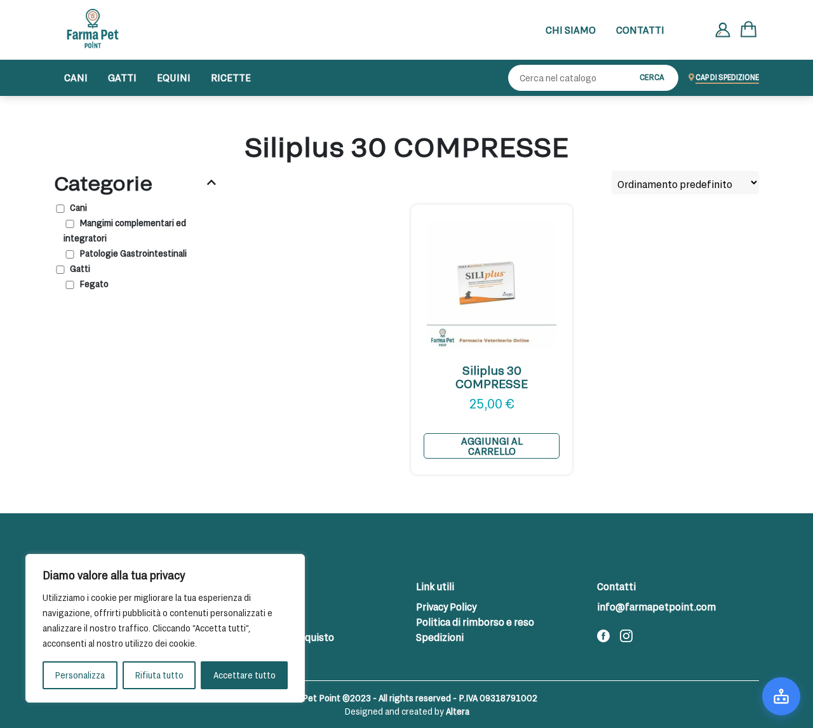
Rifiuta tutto (159, 675)
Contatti (640, 30)
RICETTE (231, 77)
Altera (457, 711)
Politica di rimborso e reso (475, 622)
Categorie (103, 182)
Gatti (122, 77)
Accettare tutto (244, 675)
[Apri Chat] (781, 696)
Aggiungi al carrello (492, 446)
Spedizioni (440, 637)
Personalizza (80, 675)
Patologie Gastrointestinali (133, 253)
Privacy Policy (446, 606)
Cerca (652, 77)
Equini (174, 77)
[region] (165, 628)
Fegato (94, 283)
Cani (76, 77)
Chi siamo (571, 30)
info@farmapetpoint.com (656, 606)
